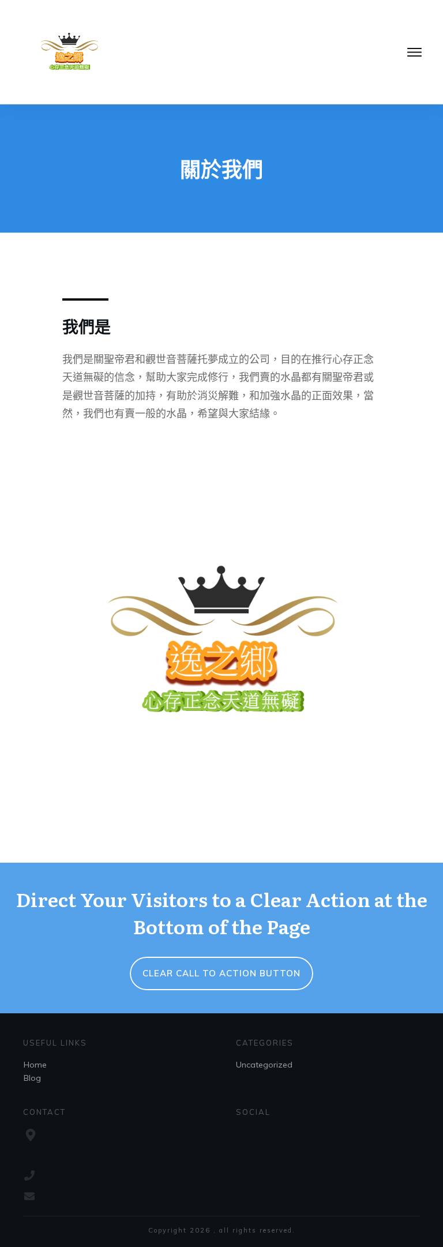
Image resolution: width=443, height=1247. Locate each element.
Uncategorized (264, 1064)
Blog (32, 1078)
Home (35, 1064)
